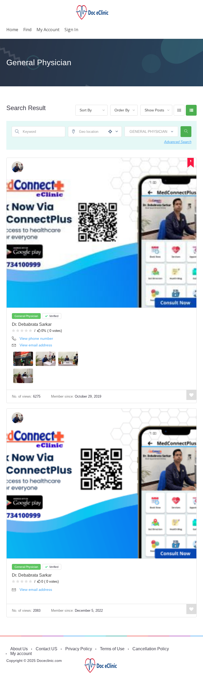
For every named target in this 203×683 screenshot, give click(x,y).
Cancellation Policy (150, 649)
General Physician (26, 316)
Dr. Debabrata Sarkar (32, 324)
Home (12, 29)
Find (27, 29)
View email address (36, 345)
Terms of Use (112, 649)
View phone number (36, 338)
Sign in (71, 29)
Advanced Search (177, 142)
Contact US (46, 649)
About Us (19, 649)
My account (47, 29)
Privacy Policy (78, 649)
